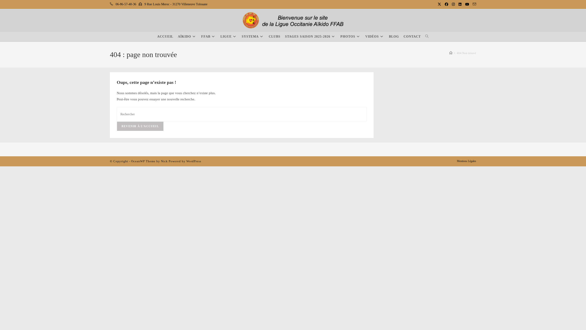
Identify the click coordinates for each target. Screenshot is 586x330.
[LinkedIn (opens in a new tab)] (460, 4)
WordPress (193, 161)
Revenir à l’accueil (140, 126)
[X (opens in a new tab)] (439, 4)
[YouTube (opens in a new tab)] (467, 4)
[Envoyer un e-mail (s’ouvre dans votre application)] (473, 4)
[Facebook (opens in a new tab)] (446, 4)
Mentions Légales (466, 161)
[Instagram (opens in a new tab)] (453, 4)
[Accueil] (450, 53)
